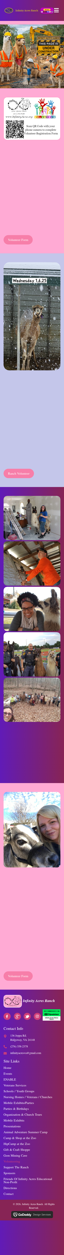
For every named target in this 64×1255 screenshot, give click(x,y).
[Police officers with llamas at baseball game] (32, 654)
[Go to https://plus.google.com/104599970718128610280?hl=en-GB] (17, 1016)
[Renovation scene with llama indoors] (32, 518)
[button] (37, 1016)
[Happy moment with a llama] (32, 609)
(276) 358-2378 (14, 956)
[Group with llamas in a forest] (32, 700)
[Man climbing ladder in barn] (32, 563)
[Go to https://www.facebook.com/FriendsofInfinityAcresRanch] (7, 1016)
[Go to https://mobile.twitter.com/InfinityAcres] (27, 1016)
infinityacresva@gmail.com (25, 1053)
